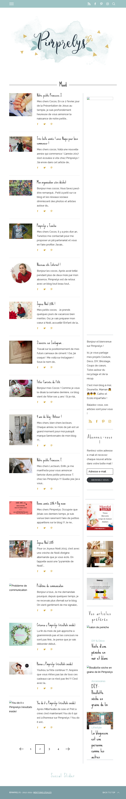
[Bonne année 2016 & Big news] (20, 508)
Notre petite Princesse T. (50, 460)
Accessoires (98, 681)
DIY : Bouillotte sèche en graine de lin (99, 695)
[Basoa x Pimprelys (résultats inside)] (20, 668)
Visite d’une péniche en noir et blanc (99, 652)
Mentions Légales (42, 792)
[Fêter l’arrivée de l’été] (20, 388)
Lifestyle (96, 727)
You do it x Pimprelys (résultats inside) (56, 703)
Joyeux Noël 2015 (45, 542)
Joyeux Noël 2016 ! (46, 303)
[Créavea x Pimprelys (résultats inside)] (20, 634)
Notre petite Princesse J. (50, 95)
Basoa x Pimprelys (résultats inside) (55, 664)
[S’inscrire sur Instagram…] (20, 352)
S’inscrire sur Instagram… (50, 342)
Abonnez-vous (100, 480)
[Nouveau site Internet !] (20, 273)
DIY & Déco (98, 640)
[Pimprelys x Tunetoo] (20, 231)
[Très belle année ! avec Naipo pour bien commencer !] (20, 144)
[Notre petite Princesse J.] (20, 104)
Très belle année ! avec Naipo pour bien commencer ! (57, 141)
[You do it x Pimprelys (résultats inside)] (20, 707)
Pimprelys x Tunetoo (46, 225)
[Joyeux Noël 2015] (20, 549)
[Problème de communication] (20, 588)
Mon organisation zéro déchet (51, 182)
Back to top (109, 792)
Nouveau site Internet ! (48, 264)
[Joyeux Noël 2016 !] (20, 310)
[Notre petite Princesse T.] (20, 465)
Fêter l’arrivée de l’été (48, 382)
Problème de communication (50, 585)
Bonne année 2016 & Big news (51, 503)
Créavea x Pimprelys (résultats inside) (56, 625)
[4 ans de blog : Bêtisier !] (20, 429)
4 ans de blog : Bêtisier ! (49, 416)
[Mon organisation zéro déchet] (20, 187)
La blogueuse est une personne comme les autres (99, 744)
